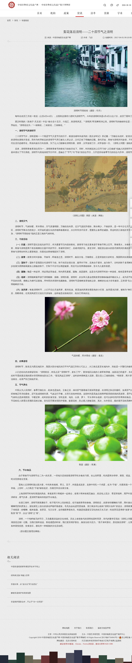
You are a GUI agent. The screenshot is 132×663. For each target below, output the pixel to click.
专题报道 (25, 20)
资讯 (79, 13)
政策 (66, 13)
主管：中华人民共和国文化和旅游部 (62, 634)
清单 (93, 13)
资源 (106, 13)
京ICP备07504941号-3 (109, 637)
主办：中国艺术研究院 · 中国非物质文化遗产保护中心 (103, 634)
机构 (52, 13)
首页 (39, 13)
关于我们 (77, 628)
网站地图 (65, 628)
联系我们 (89, 628)
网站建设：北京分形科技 (67, 641)
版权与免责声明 (104, 628)
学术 (119, 13)
